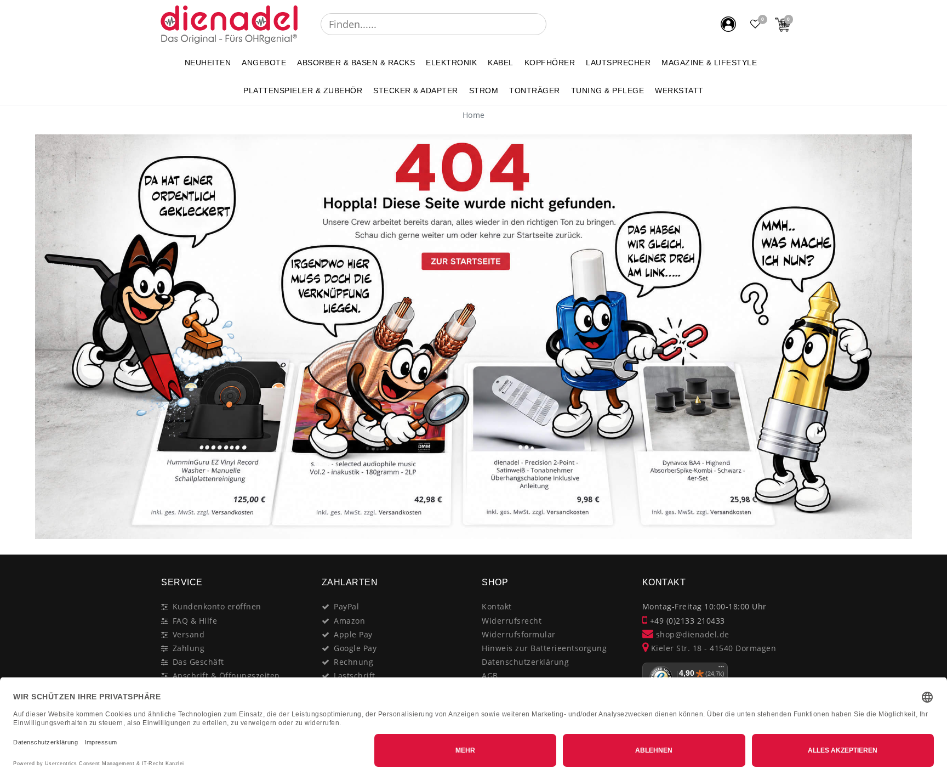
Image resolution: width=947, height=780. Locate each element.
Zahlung (189, 648)
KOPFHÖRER (549, 62)
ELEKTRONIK (451, 62)
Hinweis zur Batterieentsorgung (544, 648)
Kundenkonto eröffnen (217, 606)
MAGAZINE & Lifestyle (709, 62)
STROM (484, 90)
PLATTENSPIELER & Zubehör (302, 90)
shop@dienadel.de (691, 634)
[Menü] (721, 669)
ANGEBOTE (264, 62)
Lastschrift (354, 675)
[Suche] (554, 24)
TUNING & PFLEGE (607, 90)
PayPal (346, 606)
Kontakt (497, 606)
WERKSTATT (679, 90)
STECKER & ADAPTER (415, 90)
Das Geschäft (198, 662)
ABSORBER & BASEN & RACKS (356, 62)
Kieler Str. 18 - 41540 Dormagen (712, 648)
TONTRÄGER (534, 90)
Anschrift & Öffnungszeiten (226, 675)
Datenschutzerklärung (525, 662)
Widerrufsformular (519, 634)
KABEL (501, 62)
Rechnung (353, 662)
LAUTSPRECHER (618, 62)
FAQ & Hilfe (195, 620)
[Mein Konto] (728, 24)
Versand (189, 634)
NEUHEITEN (208, 62)
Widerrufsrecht (511, 620)
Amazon (349, 620)
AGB (490, 675)
